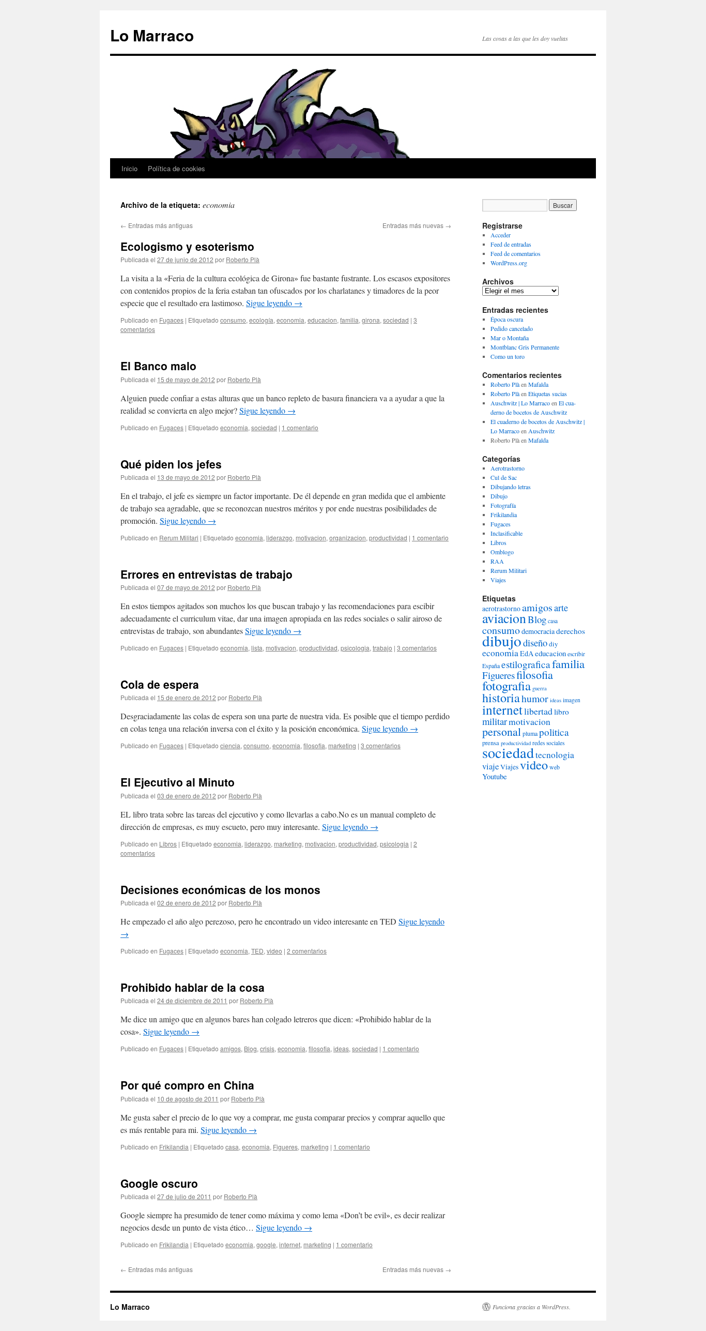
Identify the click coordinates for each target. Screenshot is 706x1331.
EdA (526, 653)
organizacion (347, 537)
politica (554, 731)
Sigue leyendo (274, 302)
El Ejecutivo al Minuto (177, 782)
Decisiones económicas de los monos (220, 889)
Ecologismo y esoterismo (187, 246)
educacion (322, 319)
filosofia (314, 745)
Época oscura (506, 319)
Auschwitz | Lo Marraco (520, 403)
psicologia (355, 647)
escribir (576, 654)
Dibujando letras (510, 486)
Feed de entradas (510, 244)
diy (553, 643)
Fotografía (503, 505)
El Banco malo (158, 365)
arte (561, 607)
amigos (230, 1048)
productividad (388, 537)
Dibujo (499, 496)
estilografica (525, 664)
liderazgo (279, 537)
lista (257, 647)
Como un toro (507, 356)
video (274, 950)
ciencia (230, 745)
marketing (342, 745)
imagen (571, 700)
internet (289, 1244)
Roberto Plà (242, 259)
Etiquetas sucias (547, 393)
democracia (538, 631)
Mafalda (538, 384)
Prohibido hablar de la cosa (192, 987)
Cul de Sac (503, 477)
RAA (497, 561)
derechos (570, 631)
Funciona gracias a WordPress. (532, 1307)
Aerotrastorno (507, 468)
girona (371, 319)
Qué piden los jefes (171, 464)
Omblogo (502, 552)
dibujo (501, 640)
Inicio (129, 168)
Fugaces (171, 319)
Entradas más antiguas (156, 225)
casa (232, 1146)
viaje (490, 766)
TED (257, 950)
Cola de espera (159, 684)
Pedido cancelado (511, 328)
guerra (539, 688)
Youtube (494, 776)
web (554, 767)
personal (501, 731)
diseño (535, 642)
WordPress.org (508, 263)
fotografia (506, 685)
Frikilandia (174, 1146)
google (266, 1244)
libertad (538, 711)
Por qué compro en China (187, 1085)
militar (494, 721)
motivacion (311, 537)
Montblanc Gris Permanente (524, 347)
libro (561, 711)
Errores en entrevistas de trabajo (206, 574)
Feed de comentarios (515, 253)
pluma (530, 733)
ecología (261, 319)
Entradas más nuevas (416, 225)
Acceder (500, 235)
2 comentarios (307, 950)
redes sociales (548, 743)
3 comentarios (417, 647)
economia (290, 319)
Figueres (285, 1146)
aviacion (504, 618)
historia (501, 697)
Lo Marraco (152, 35)
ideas (341, 1048)
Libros (168, 843)
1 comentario (300, 427)
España (491, 665)
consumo (233, 319)
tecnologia (554, 755)
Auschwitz (541, 431)
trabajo (382, 647)
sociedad (396, 319)
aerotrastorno (501, 608)
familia (349, 319)
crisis (267, 1048)
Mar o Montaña (509, 338)
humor (534, 698)
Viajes (498, 580)
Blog (250, 1048)
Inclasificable (506, 533)
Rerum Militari (178, 537)
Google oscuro (159, 1183)
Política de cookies (176, 168)
